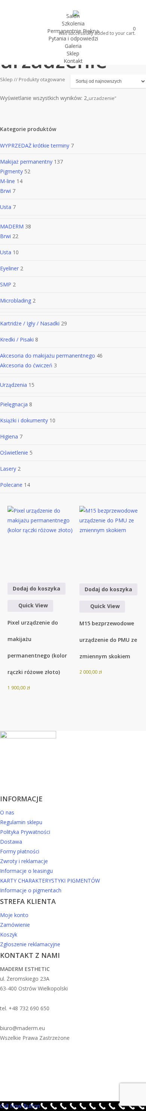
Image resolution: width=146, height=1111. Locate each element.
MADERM (12, 226)
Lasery (8, 468)
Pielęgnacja (14, 404)
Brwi (5, 190)
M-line (7, 181)
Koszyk (8, 934)
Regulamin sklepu (21, 822)
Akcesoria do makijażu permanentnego (47, 355)
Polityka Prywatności (25, 831)
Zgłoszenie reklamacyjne (30, 944)
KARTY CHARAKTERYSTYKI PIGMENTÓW (50, 880)
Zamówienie (15, 924)
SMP (5, 284)
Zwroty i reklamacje (24, 861)
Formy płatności (19, 851)
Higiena (9, 436)
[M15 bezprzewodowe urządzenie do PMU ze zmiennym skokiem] (112, 539)
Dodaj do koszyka (36, 588)
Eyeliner (9, 268)
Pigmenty (11, 171)
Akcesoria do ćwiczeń (26, 365)
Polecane (11, 484)
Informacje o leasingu (26, 870)
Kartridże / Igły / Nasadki (30, 323)
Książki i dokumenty (24, 420)
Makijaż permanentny (26, 161)
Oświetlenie (14, 452)
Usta (5, 206)
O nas (7, 812)
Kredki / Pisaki (17, 339)
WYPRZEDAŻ (35, 145)
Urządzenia (13, 384)
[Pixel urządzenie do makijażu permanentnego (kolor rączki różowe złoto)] (40, 539)
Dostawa (11, 841)
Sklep (6, 79)
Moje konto (14, 915)
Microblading (15, 300)
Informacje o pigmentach (30, 890)
